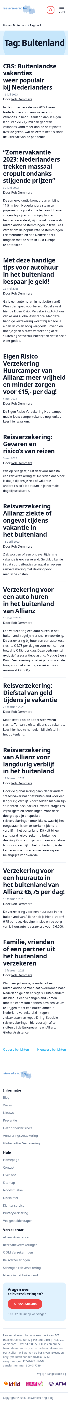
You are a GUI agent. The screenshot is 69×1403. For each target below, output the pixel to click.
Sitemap (9, 1183)
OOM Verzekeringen (18, 1252)
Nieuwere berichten (51, 1049)
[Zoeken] (50, 10)
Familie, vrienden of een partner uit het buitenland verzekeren (29, 952)
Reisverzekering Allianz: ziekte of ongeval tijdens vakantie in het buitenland (27, 520)
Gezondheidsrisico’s (17, 1128)
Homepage (11, 1160)
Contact (8, 1167)
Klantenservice (13, 1205)
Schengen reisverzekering (22, 1268)
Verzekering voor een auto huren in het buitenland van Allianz (28, 600)
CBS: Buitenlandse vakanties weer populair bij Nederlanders (29, 76)
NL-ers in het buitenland (20, 1275)
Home (7, 25)
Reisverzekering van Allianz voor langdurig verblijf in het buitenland (28, 760)
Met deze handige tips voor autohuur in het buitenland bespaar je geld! (30, 270)
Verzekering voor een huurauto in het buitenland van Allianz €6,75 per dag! (34, 881)
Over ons (9, 1175)
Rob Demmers (21, 99)
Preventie (10, 1120)
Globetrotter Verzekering (21, 1143)
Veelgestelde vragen (18, 1221)
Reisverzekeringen (16, 1260)
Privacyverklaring (15, 1213)
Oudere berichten (16, 1049)
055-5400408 (27, 1304)
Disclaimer (10, 1198)
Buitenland (20, 25)
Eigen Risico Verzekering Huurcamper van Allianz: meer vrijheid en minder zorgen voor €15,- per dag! (34, 374)
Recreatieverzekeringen (20, 1245)
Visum (7, 1105)
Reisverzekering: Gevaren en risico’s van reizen (29, 444)
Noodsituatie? (13, 1190)
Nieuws (8, 1113)
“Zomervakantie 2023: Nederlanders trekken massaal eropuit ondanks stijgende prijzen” (31, 166)
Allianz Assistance (16, 1237)
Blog (6, 1097)
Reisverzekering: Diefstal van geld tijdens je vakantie (30, 692)
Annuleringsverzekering (20, 1135)
